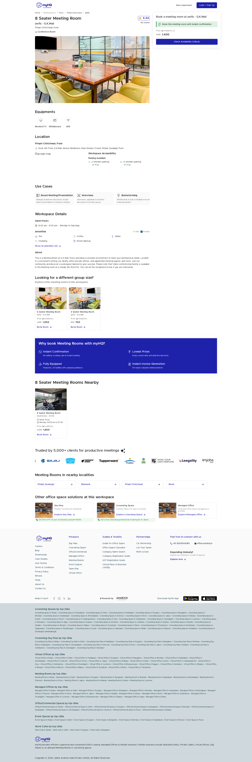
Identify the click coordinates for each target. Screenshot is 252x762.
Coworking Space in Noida (45, 613)
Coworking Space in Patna (128, 625)
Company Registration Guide (116, 556)
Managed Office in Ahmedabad (193, 690)
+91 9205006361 (181, 543)
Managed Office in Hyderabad (166, 690)
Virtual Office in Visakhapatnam (183, 661)
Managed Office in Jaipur (83, 693)
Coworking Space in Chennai (111, 616)
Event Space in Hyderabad (151, 720)
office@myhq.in (204, 543)
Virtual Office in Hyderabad (176, 658)
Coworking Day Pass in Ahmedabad (66, 645)
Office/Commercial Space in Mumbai (174, 707)
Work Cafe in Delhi (60, 730)
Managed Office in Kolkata (106, 693)
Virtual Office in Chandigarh (76, 664)
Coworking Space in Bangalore (174, 613)
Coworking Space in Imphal (157, 622)
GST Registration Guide (114, 560)
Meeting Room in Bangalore (111, 677)
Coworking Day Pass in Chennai (96, 645)
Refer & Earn (142, 552)
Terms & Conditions (44, 567)
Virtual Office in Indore (139, 661)
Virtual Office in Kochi (159, 661)
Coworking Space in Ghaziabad (71, 613)
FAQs (37, 580)
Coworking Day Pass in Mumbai (186, 641)
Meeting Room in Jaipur (74, 680)
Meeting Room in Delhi (65, 677)
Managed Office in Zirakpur (111, 697)
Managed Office (76, 556)
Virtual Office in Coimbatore (51, 664)
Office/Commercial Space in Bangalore (142, 707)
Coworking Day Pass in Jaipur (149, 645)
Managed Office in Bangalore (116, 690)
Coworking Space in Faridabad (121, 613)
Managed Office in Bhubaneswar (85, 697)
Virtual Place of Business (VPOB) (114, 566)
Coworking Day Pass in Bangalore (158, 641)
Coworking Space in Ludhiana (132, 622)
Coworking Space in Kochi (53, 619)
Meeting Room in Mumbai (135, 677)
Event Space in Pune (194, 720)
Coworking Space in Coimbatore (132, 619)
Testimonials (41, 555)
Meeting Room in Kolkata (96, 680)
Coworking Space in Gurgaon (148, 613)
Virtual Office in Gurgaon (108, 658)
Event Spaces (75, 565)
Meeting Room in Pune (53, 680)
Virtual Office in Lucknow (100, 664)
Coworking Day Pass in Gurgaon (129, 641)
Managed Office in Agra (134, 697)
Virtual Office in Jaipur (98, 661)
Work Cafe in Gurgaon (79, 730)
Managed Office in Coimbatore (176, 693)
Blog (37, 551)
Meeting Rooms (76, 560)
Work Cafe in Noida (43, 730)
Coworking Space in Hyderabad (56, 616)
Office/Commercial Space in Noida (49, 707)
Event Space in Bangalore (106, 720)
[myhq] (44, 5)
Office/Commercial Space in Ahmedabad (62, 710)
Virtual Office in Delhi (63, 658)
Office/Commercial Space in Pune (126, 710)
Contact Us (40, 589)
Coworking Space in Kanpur (81, 622)
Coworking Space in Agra (57, 622)
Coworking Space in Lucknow (188, 619)
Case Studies (41, 559)
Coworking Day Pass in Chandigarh (61, 648)
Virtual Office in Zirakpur (194, 664)
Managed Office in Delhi (67, 690)
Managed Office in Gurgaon (90, 690)
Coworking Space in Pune (136, 616)
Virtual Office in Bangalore (130, 658)
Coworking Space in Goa (107, 619)
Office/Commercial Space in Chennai (96, 710)
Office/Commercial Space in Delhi (78, 707)
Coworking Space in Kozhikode (182, 625)
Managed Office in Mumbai (141, 690)
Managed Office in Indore (129, 693)
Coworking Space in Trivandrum (154, 625)
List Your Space (144, 548)
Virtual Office (75, 573)
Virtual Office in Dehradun (171, 664)
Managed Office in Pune (61, 693)
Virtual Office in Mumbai (153, 658)
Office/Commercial (78, 552)
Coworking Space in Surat (85, 628)
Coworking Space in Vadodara (110, 628)
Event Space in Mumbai (129, 720)
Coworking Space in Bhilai (135, 628)
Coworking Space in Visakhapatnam (80, 619)
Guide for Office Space (114, 543)
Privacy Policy (41, 572)
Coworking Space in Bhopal (54, 625)
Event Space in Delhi (63, 720)
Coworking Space (77, 548)
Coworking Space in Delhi (96, 613)
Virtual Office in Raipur (74, 667)
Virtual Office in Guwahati (96, 667)
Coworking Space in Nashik (181, 622)
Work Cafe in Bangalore (100, 730)
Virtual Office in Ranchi (54, 667)
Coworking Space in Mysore (159, 628)
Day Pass (73, 543)
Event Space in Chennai (174, 720)
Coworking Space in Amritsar (106, 622)
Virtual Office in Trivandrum (139, 667)
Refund (38, 576)
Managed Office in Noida (45, 690)
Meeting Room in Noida (44, 677)
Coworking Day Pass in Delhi (72, 641)
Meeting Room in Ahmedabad (185, 677)
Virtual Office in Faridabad (85, 658)
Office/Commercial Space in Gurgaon (109, 707)
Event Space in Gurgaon (84, 720)
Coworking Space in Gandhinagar (59, 628)
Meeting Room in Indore (118, 680)
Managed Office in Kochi (152, 693)
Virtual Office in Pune (78, 661)
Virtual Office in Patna (117, 667)
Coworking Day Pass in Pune (123, 645)
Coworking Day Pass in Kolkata (175, 645)
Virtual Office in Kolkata (118, 661)
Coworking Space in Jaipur (159, 616)
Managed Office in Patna (156, 697)
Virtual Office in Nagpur (148, 664)
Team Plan (74, 569)
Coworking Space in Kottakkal (185, 628)
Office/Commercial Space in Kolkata (156, 710)
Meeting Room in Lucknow (141, 680)
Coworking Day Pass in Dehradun (90, 648)
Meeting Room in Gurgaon (87, 677)
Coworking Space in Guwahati (103, 625)
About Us (39, 584)
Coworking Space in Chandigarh (160, 619)
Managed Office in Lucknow (58, 697)
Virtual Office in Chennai (57, 661)
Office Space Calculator (114, 548)
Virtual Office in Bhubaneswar (125, 664)
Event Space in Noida (44, 720)
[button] (92, 246)
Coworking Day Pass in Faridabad (100, 641)
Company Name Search (114, 552)
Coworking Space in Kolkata (184, 616)
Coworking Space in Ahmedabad (84, 616)
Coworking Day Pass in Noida (47, 641)
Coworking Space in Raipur (78, 625)
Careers (39, 546)
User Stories (41, 563)
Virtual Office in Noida (44, 658)
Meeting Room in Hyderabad (160, 677)
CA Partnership (143, 543)
